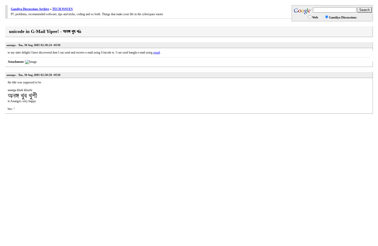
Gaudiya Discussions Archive (30, 9)
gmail (156, 52)
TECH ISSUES (62, 9)
